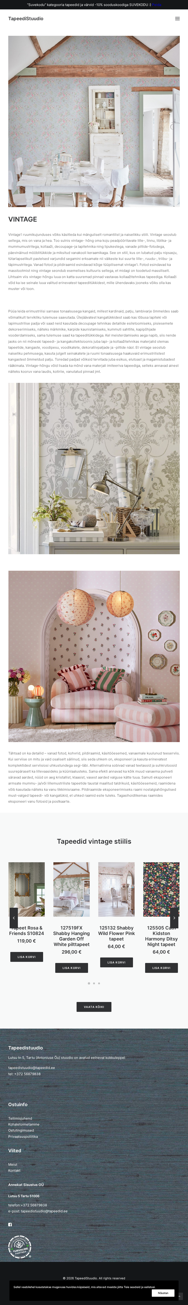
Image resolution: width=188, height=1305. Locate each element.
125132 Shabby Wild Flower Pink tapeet (71, 933)
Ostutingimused (21, 1130)
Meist (12, 1164)
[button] (177, 19)
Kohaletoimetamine (23, 1124)
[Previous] (13, 928)
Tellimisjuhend (20, 1118)
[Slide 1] (88, 983)
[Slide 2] (94, 983)
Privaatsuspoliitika (23, 1136)
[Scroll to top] (179, 1296)
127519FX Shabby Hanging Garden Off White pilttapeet (26, 936)
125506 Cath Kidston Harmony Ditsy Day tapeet (161, 936)
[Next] (174, 928)
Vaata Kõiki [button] (94, 1007)
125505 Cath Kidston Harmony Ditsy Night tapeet (116, 936)
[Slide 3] (99, 983)
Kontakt (14, 1170)
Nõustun (163, 1293)
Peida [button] (156, 5)
